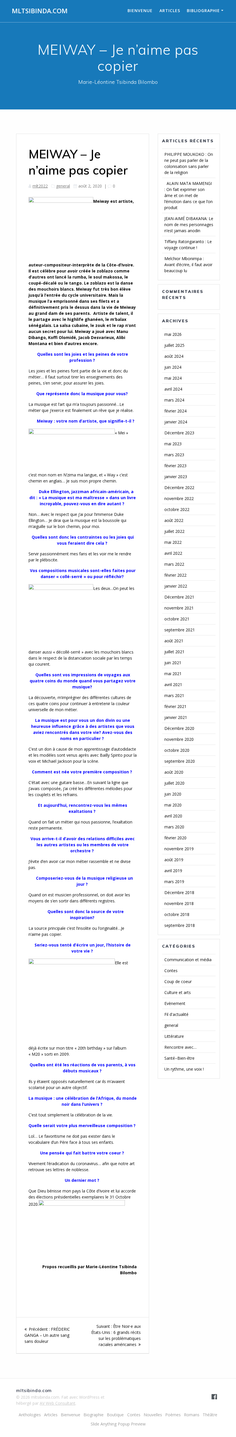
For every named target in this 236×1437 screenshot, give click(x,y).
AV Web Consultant (57, 1403)
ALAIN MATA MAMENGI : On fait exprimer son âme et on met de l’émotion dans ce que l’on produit (188, 195)
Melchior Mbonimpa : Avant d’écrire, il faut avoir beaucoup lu (188, 264)
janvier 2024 (175, 422)
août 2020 (173, 772)
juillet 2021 (174, 651)
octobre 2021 (176, 619)
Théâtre (210, 1414)
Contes (171, 970)
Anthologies (30, 1414)
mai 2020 (173, 805)
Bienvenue (140, 10)
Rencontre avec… (180, 1047)
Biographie (93, 1414)
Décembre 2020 (179, 728)
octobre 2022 (176, 509)
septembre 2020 (179, 761)
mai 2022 (173, 542)
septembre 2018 (179, 925)
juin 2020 (172, 794)
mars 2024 (174, 400)
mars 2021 (174, 695)
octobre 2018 (176, 914)
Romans (191, 1414)
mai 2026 (173, 334)
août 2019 (173, 859)
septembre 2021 (179, 630)
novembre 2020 (179, 739)
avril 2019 (173, 870)
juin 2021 (172, 662)
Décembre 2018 (179, 892)
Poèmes (173, 1414)
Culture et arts (177, 992)
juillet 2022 (174, 531)
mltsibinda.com (40, 11)
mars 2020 (174, 827)
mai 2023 (173, 443)
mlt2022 (40, 186)
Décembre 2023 (179, 433)
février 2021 (175, 706)
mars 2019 (174, 881)
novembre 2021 (179, 608)
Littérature (174, 1036)
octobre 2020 (176, 750)
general (63, 186)
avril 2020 (173, 816)
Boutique (115, 1414)
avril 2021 (173, 684)
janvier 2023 (175, 476)
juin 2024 (172, 367)
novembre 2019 (179, 848)
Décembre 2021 (179, 597)
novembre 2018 (179, 903)
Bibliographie (203, 10)
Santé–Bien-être (179, 1058)
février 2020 (175, 837)
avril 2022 (173, 553)
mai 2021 (173, 673)
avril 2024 (173, 389)
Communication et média (188, 959)
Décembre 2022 (179, 487)
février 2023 (175, 465)
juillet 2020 (174, 783)
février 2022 (175, 575)
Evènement (174, 1003)
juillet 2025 (174, 345)
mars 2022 (174, 564)
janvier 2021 (175, 717)
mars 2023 (174, 454)
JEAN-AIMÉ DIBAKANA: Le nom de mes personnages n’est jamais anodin (188, 224)
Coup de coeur (178, 981)
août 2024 (173, 356)
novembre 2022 (179, 498)
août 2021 (173, 640)
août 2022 (173, 520)
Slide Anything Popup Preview (118, 1424)
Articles (169, 10)
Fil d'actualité (176, 1014)
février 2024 (175, 411)
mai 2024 (173, 378)
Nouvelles (153, 1414)
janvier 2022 (175, 586)
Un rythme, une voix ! (184, 1069)
